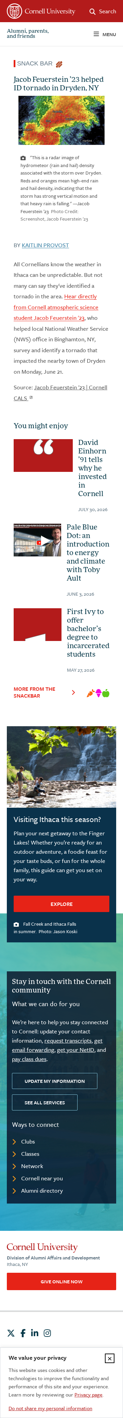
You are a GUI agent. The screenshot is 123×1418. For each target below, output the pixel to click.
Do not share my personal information (50, 1408)
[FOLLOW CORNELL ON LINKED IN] (34, 1333)
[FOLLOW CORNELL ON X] (11, 1333)
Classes (30, 1153)
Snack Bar (36, 63)
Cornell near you (42, 1178)
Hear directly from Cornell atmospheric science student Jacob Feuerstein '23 (56, 307)
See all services (45, 1102)
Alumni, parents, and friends (28, 34)
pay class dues (29, 1059)
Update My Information (55, 1081)
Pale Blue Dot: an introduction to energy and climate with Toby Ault (88, 553)
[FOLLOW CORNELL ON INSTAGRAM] (47, 1333)
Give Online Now (62, 1281)
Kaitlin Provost (45, 245)
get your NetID (75, 1049)
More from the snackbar (34, 692)
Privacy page (88, 1394)
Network (32, 1166)
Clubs (28, 1141)
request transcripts (68, 1040)
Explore (62, 904)
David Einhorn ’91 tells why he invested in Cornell (92, 469)
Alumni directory (42, 1190)
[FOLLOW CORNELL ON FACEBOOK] (23, 1333)
